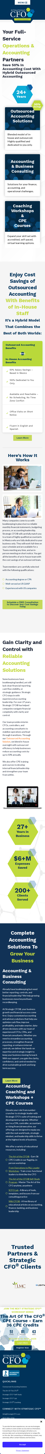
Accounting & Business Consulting (22, 166)
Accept (22, 1444)
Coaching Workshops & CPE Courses (22, 215)
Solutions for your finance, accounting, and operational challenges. (22, 188)
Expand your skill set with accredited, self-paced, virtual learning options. (22, 239)
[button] (41, 1421)
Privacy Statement (22, 1450)
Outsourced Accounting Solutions (22, 116)
